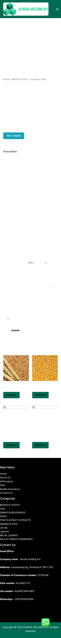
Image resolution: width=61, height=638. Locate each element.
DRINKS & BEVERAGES (12, 512)
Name (11, 291)
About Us (5, 477)
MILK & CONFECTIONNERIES (16, 539)
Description (10, 151)
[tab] (30, 152)
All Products (6, 481)
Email (11, 305)
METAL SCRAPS (9, 535)
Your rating (16, 261)
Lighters (4, 531)
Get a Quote (14, 135)
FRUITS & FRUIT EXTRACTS (15, 520)
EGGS (3, 516)
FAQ (2, 485)
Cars (2, 508)
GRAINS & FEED (20, 79)
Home (6, 79)
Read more (11, 395)
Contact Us (6, 492)
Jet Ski (3, 527)
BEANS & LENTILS (10, 504)
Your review (16, 270)
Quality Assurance (10, 489)
